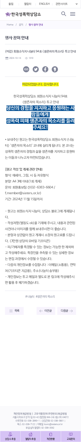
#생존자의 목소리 (45, 296)
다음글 (64, 310)
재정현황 (51, 439)
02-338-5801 (57, 421)
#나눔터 (29, 296)
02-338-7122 (28, 424)
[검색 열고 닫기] (63, 14)
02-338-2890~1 (31, 421)
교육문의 (71, 439)
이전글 (48, 310)
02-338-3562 (47, 428)
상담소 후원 (10, 439)
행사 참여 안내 (36, 24)
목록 (17, 310)
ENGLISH (44, 4)
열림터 (27, 4)
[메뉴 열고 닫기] (72, 14)
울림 (11, 4)
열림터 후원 (30, 439)
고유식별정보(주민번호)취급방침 (50, 413)
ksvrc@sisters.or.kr (53, 424)
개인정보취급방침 (22, 413)
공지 (21, 24)
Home (10, 24)
